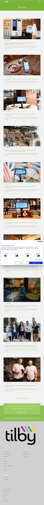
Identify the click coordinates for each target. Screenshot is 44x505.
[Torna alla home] (20, 435)
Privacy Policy (5, 494)
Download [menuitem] (5, 470)
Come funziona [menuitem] (6, 452)
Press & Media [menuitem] (26, 454)
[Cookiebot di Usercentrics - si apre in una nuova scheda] (38, 241)
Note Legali (5, 497)
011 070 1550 (5, 499)
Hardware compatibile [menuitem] (8, 465)
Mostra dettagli (38, 259)
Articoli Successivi (22, 398)
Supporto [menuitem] (5, 468)
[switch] (16, 256)
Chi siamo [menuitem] (25, 452)
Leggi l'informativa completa (11, 249)
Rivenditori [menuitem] (5, 477)
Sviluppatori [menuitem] (5, 479)
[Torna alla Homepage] (6, 2)
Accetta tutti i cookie (36, 262)
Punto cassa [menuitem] (5, 456)
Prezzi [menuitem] (4, 458)
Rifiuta (22, 262)
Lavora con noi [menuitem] (26, 456)
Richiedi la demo (22, 412)
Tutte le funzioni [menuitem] (6, 454)
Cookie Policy (5, 495)
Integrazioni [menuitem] (5, 461)
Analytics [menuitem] (5, 463)
